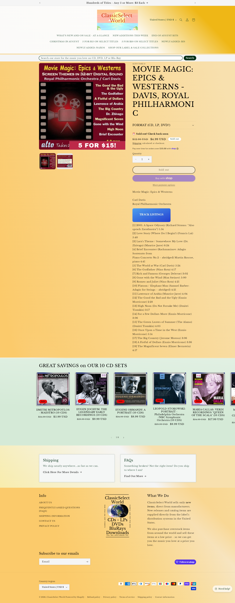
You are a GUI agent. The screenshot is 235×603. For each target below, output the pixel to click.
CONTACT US (47, 521)
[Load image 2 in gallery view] (65, 161)
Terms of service (127, 597)
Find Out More (133, 476)
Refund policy (93, 597)
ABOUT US (45, 502)
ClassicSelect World (56, 597)
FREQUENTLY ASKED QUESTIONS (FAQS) (59, 509)
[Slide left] (111, 438)
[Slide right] (124, 438)
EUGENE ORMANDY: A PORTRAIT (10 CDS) (130, 411)
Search (190, 58)
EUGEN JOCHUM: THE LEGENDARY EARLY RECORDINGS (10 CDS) (91, 412)
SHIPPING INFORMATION (54, 516)
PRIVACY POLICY (49, 526)
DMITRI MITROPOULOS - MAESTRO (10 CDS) (53, 411)
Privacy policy (109, 597)
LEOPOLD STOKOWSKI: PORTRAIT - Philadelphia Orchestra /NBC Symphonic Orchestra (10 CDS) (169, 414)
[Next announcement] (195, 3)
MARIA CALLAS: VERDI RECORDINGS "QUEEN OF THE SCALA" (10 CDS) (208, 412)
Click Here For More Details (61, 472)
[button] (181, 20)
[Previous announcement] (40, 3)
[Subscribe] (87, 561)
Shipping (136, 143)
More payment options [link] (164, 185)
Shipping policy (145, 597)
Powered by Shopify (75, 597)
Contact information (164, 597)
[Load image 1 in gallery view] (48, 161)
